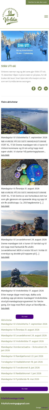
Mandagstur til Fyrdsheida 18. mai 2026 (20, 379)
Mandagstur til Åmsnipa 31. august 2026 (20, 189)
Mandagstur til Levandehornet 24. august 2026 (24, 240)
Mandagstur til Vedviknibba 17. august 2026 (22, 291)
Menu (46, 16)
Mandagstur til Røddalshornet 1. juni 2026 (21, 373)
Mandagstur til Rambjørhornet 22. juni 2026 (22, 356)
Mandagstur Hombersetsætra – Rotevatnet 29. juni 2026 (24, 348)
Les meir (5, 155)
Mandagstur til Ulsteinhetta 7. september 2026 (24, 137)
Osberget (44, 407)
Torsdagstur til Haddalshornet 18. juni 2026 (22, 362)
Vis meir (25, 316)
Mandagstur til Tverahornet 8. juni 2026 (20, 368)
